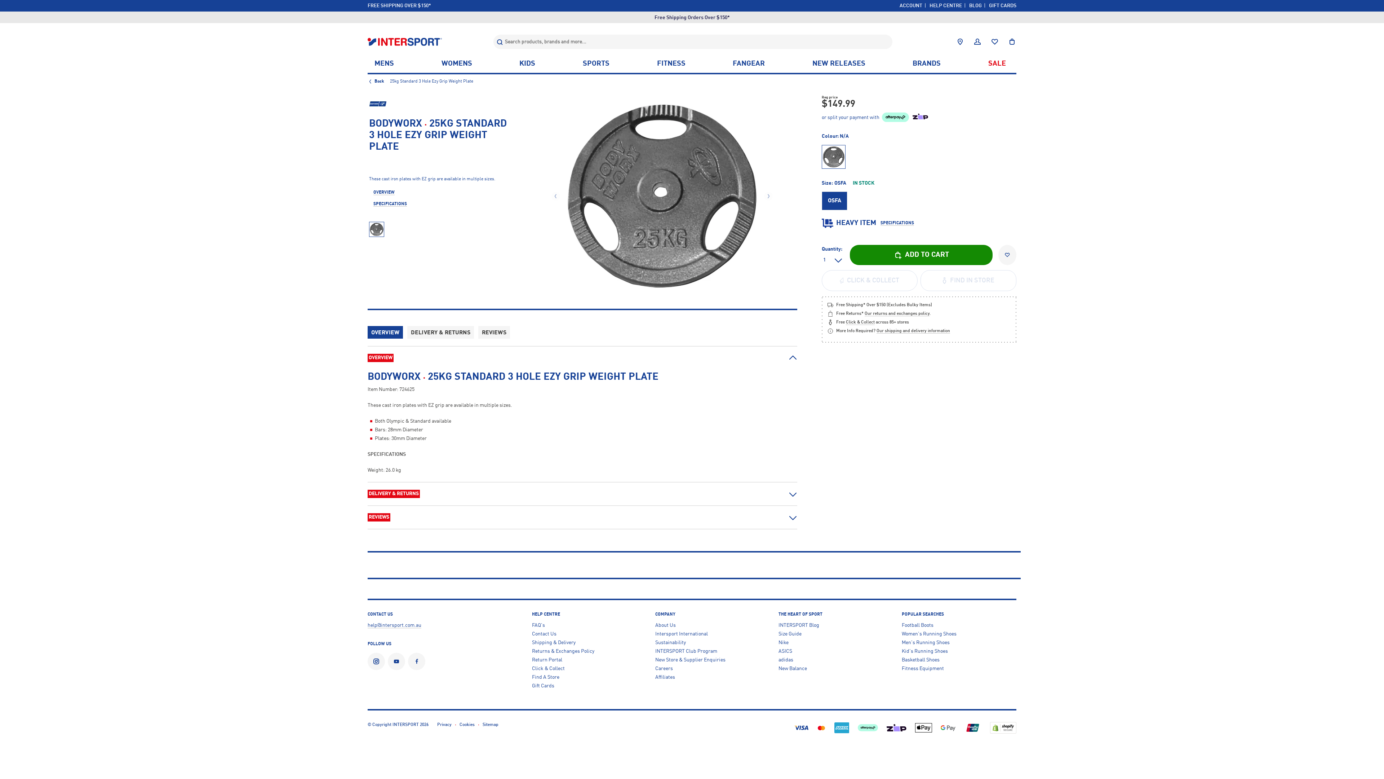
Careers (664, 668)
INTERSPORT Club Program (686, 651)
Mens (384, 63)
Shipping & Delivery (554, 642)
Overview (385, 333)
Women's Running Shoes (929, 634)
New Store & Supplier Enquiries (690, 660)
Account (911, 5)
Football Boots (917, 625)
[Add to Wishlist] (1007, 255)
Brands (927, 63)
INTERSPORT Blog (798, 625)
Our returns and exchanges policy (897, 314)
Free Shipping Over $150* (399, 5)
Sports (596, 63)
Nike (783, 642)
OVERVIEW (384, 192)
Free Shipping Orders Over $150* (692, 17)
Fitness (671, 63)
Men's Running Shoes (926, 642)
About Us (665, 625)
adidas (785, 660)
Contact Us (544, 634)
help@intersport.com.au (394, 625)
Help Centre (946, 5)
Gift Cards (1002, 5)
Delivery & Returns (440, 333)
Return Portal (547, 660)
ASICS (785, 651)
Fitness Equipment (923, 668)
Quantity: (832, 249)
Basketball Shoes (921, 660)
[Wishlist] (994, 42)
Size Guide (790, 634)
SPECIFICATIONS (390, 204)
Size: (848, 183)
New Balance (792, 668)
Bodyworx (395, 124)
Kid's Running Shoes (925, 651)
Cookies (467, 725)
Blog (975, 5)
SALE (997, 63)
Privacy (444, 725)
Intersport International (681, 634)
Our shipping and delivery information (913, 331)
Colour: (835, 136)
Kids (527, 63)
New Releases (838, 63)
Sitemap (490, 725)
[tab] (582, 361)
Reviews (494, 333)
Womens (457, 63)
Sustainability (670, 642)
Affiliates (665, 677)
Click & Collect (548, 668)
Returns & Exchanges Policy (563, 651)
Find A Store (545, 677)
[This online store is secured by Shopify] (1003, 727)
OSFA (834, 201)
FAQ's (538, 625)
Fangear (749, 63)
